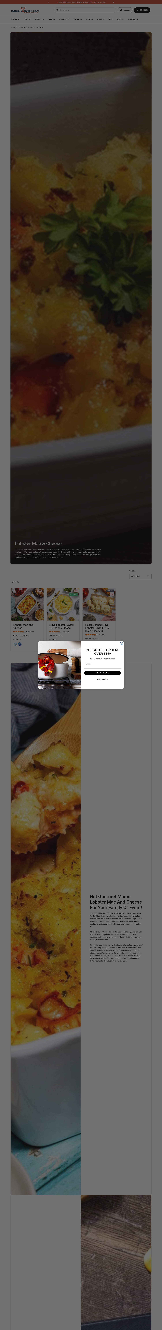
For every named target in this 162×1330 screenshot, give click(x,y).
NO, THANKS (102, 679)
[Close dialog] (121, 643)
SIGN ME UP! (102, 673)
